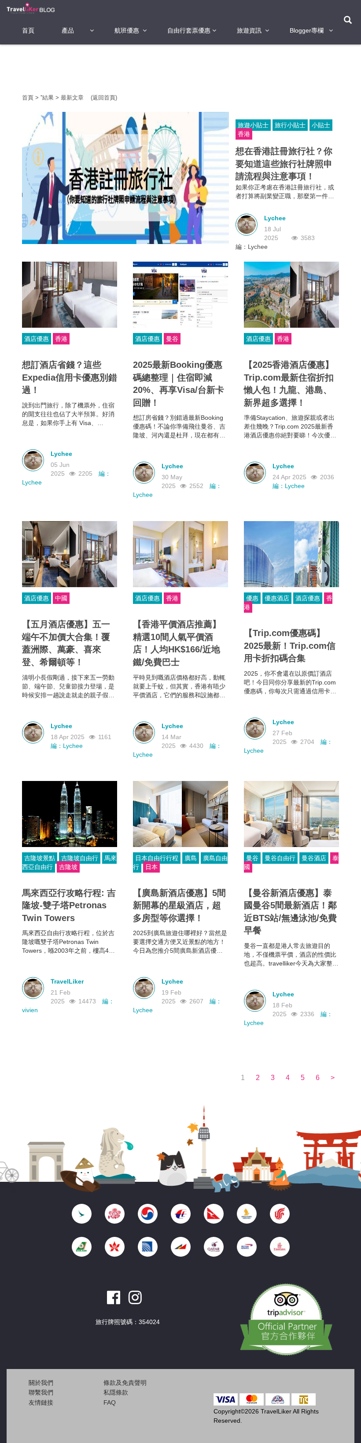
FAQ (109, 1402)
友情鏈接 (41, 1402)
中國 (61, 598)
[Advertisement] (182, 68)
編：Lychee (252, 246)
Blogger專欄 (307, 30)
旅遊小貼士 (253, 125)
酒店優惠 (36, 338)
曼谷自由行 (280, 858)
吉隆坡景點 (39, 858)
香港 (244, 133)
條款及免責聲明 (125, 1382)
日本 (151, 866)
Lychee (275, 218)
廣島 (190, 858)
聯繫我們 (41, 1392)
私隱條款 (115, 1392)
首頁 (28, 30)
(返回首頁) (104, 97)
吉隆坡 (68, 866)
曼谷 (172, 338)
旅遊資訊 (249, 30)
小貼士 (321, 125)
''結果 (47, 97)
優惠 (252, 598)
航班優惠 (126, 30)
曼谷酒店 (314, 858)
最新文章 (73, 97)
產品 (68, 30)
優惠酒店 (277, 598)
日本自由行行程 (156, 858)
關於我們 (41, 1382)
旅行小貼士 (290, 125)
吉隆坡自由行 (79, 858)
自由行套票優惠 (188, 30)
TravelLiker (67, 981)
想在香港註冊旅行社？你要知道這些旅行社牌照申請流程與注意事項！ (284, 163)
